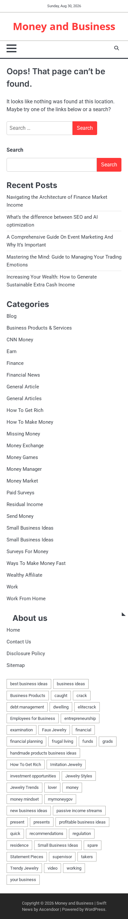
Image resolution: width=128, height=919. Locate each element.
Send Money (20, 516)
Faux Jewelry (54, 729)
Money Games (22, 457)
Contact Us (19, 642)
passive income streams (79, 810)
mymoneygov (60, 799)
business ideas (71, 683)
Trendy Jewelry (24, 868)
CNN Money (20, 340)
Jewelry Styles (78, 776)
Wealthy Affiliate (24, 575)
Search (15, 150)
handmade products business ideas (43, 753)
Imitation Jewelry (66, 764)
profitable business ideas (82, 822)
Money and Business (64, 26)
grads (107, 741)
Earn (11, 351)
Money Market (22, 481)
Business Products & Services (39, 328)
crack (81, 695)
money (72, 787)
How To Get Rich (25, 410)
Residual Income (25, 504)
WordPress (95, 909)
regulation (82, 833)
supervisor (62, 856)
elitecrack (87, 707)
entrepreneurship (80, 718)
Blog (11, 316)
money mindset (24, 799)
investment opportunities (33, 776)
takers (87, 856)
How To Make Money (30, 422)
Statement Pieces (26, 856)
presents (41, 822)
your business (23, 879)
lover (52, 787)
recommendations (46, 833)
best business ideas (29, 683)
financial (83, 729)
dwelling (61, 707)
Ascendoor (49, 909)
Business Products (27, 695)
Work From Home (26, 599)
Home (13, 630)
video (52, 868)
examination (21, 729)
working (74, 868)
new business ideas (28, 810)
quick (15, 833)
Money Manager (24, 469)
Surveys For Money (27, 551)
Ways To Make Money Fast (36, 563)
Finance (15, 363)
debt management (27, 707)
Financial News (23, 375)
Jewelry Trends (24, 787)
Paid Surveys (20, 493)
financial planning (26, 741)
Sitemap (16, 665)
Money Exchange (25, 446)
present (17, 822)
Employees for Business (32, 718)
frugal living (62, 741)
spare (92, 845)
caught (60, 695)
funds (87, 741)
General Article (23, 387)
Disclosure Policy (26, 653)
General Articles (24, 398)
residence (19, 845)
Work (12, 587)
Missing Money (23, 434)
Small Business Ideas (30, 528)
